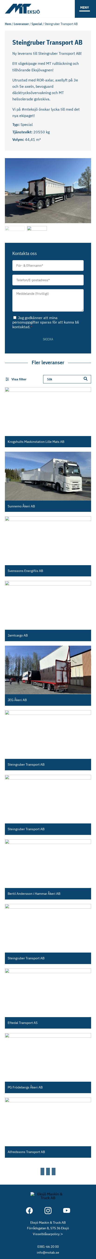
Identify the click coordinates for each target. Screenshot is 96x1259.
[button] (9, 190)
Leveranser (21, 24)
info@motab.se (48, 1252)
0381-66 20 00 (48, 1246)
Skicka (48, 339)
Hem (8, 24)
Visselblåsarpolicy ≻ (48, 1234)
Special (36, 24)
